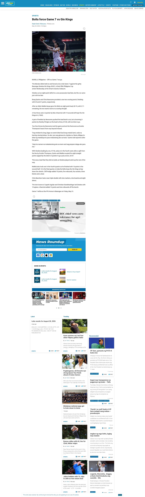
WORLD (68, 5)
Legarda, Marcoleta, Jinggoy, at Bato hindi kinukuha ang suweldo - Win (101, 476)
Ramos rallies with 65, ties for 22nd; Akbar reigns (74, 442)
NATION (62, 5)
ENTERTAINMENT (90, 5)
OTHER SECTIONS (125, 5)
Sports (35, 16)
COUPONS (115, 5)
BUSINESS (75, 5)
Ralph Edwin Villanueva (39, 24)
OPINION (56, 5)
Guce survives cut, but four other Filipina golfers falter (73, 337)
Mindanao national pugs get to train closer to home (73, 407)
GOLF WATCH (93, 8)
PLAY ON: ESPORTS (117, 8)
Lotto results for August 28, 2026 (44, 321)
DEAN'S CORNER (138, 8)
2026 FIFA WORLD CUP (72, 8)
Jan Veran (67, 340)
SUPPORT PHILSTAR (138, 5)
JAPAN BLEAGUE (128, 8)
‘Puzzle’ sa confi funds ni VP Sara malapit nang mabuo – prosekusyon (100, 411)
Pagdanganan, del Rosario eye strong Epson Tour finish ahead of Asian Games (74, 373)
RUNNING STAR (84, 8)
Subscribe (140, 2)
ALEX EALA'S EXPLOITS (104, 8)
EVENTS (108, 5)
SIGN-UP (74, 249)
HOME (42, 5)
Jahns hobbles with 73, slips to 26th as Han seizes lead (73, 478)
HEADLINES (49, 5)
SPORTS (81, 5)
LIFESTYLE (101, 5)
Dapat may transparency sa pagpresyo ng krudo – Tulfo (100, 381)
